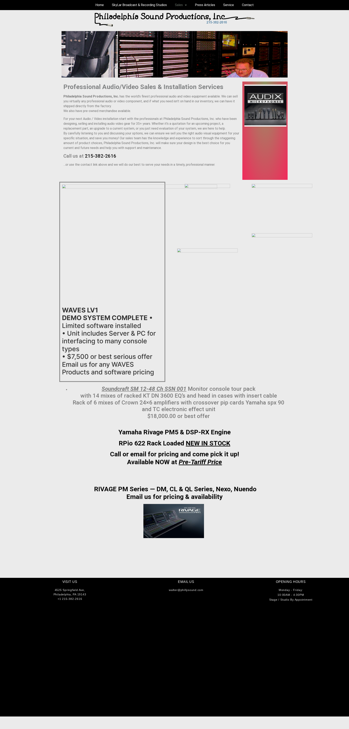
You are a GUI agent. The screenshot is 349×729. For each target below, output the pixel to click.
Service (228, 5)
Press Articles (205, 5)
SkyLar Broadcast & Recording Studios (139, 5)
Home (99, 5)
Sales (179, 5)
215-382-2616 (100, 156)
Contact (248, 5)
